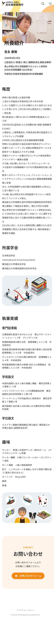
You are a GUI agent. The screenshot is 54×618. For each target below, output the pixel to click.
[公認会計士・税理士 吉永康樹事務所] (12, 3)
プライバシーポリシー (26, 610)
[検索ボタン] (43, 3)
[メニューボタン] (50, 3)
